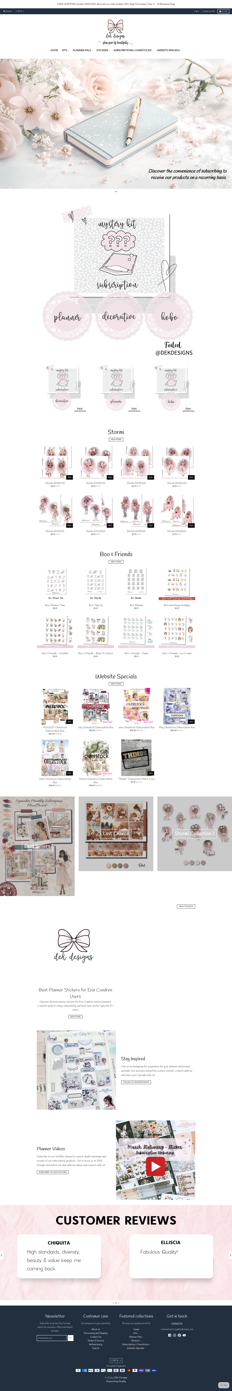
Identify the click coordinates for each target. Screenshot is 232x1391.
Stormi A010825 (176, 531)
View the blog (186, 906)
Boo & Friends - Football (55, 653)
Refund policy (95, 1344)
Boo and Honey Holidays (177, 605)
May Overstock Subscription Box (177, 727)
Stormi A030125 (55, 531)
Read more (75, 1016)
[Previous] (1, 1255)
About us (95, 1329)
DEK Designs (120, 1377)
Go (70, 1338)
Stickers (135, 1340)
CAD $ (19, 11)
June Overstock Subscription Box (136, 727)
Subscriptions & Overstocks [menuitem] (132, 50)
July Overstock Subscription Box (96, 727)
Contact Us (95, 1337)
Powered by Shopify (116, 1381)
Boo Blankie (136, 605)
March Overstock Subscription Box (96, 780)
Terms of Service (95, 1340)
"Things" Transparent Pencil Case (136, 779)
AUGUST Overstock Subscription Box (55, 729)
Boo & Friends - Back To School (95, 653)
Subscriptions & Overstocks (135, 1344)
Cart (224, 11)
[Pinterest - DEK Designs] (179, 1335)
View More (116, 439)
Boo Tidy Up (96, 605)
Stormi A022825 (95, 531)
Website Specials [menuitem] (168, 50)
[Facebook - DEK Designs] (169, 1335)
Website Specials (135, 1348)
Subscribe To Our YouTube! (53, 1172)
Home (136, 1329)
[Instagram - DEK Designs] (174, 1335)
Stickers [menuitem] (102, 50)
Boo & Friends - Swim (136, 653)
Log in (196, 11)
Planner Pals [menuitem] (82, 50)
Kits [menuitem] (64, 50)
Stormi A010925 (136, 531)
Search (95, 1348)
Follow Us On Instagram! (136, 1082)
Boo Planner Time (55, 605)
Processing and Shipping (96, 1333)
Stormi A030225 (177, 483)
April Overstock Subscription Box (55, 780)
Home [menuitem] (54, 50)
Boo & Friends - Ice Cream (177, 653)
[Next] (230, 1255)
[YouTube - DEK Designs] (184, 1335)
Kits (135, 1333)
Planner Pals (135, 1337)
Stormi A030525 (55, 483)
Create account (208, 11)
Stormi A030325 (136, 483)
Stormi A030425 (95, 483)
